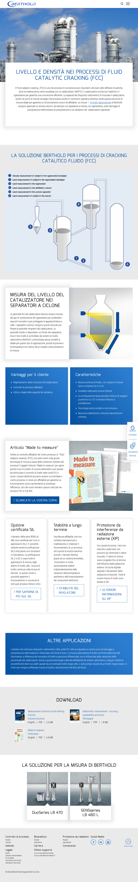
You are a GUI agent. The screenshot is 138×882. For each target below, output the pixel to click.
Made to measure (36, 730)
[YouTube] (108, 842)
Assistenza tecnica (132, 453)
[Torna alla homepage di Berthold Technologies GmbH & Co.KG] (21, 4)
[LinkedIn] (101, 842)
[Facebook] (93, 842)
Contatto (133, 434)
